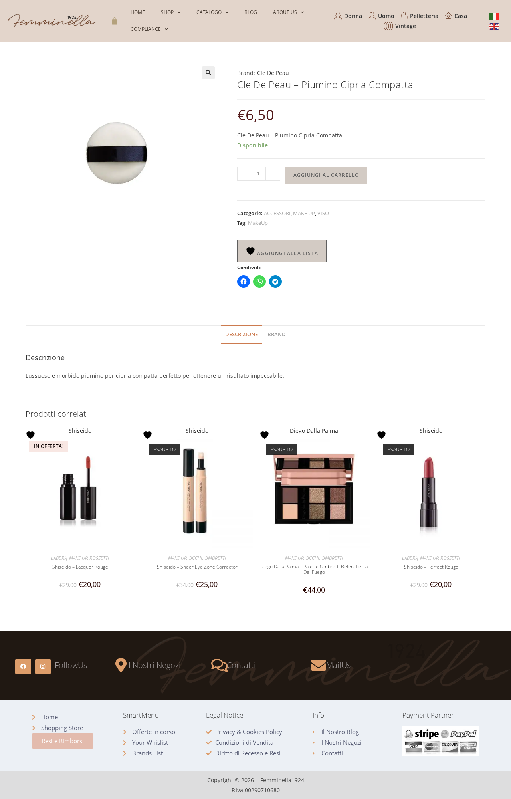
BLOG (250, 12)
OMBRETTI (215, 558)
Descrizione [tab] (241, 334)
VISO (323, 213)
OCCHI (195, 558)
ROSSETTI (99, 558)
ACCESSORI (277, 213)
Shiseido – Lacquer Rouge (80, 567)
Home (138, 12)
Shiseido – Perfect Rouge (431, 567)
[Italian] (494, 16)
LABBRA (59, 558)
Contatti (241, 665)
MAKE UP (304, 213)
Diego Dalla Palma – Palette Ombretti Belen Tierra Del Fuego (314, 569)
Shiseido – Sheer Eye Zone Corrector (197, 567)
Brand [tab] (276, 334)
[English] (494, 26)
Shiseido (80, 430)
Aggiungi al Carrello (326, 175)
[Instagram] (43, 666)
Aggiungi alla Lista (287, 253)
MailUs (338, 665)
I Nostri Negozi (155, 665)
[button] (208, 72)
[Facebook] (23, 666)
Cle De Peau (273, 73)
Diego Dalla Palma (314, 430)
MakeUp (258, 222)
